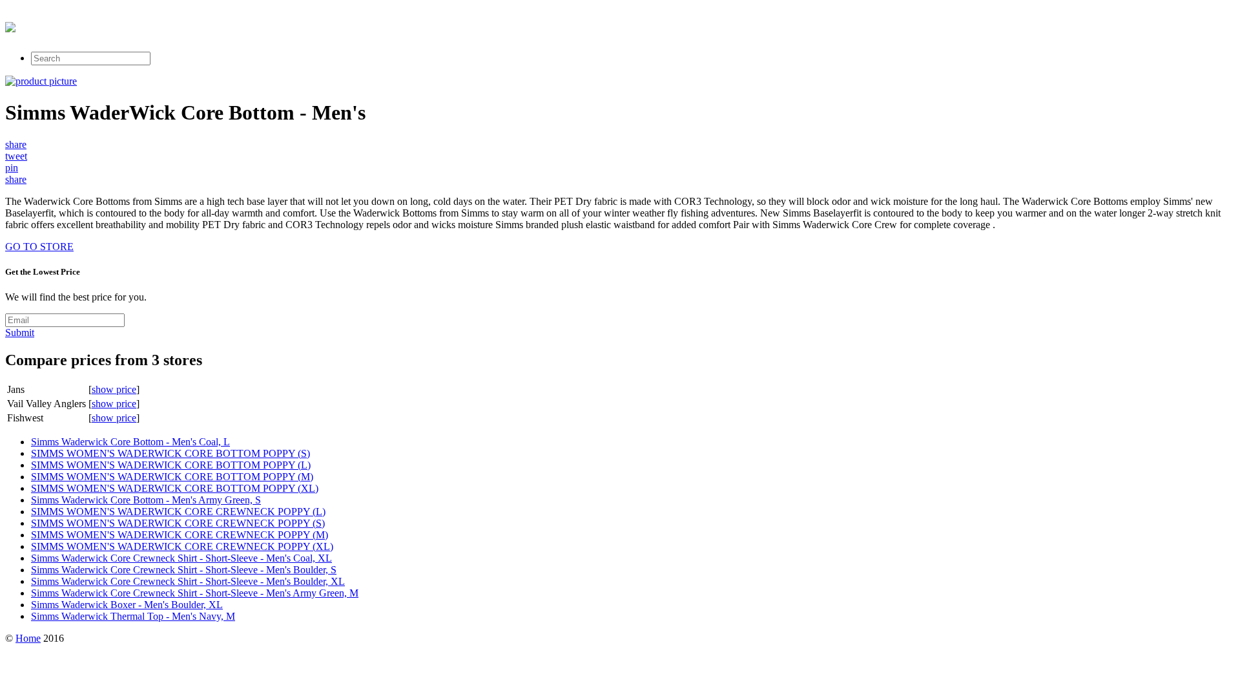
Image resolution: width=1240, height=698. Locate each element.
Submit (19, 332)
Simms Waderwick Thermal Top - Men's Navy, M (133, 616)
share (15, 144)
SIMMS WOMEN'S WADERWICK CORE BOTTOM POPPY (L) (171, 465)
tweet (16, 156)
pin (11, 167)
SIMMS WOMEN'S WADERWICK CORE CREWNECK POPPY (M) (179, 534)
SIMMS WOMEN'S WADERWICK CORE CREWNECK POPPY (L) (178, 511)
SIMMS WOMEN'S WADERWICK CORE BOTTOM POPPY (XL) (174, 488)
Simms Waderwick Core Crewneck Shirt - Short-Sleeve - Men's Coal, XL (181, 558)
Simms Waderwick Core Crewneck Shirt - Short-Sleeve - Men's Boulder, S (183, 569)
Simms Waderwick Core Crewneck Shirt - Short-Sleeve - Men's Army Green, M (194, 592)
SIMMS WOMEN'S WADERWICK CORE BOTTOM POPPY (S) (170, 453)
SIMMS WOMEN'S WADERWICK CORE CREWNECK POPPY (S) (178, 523)
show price (114, 389)
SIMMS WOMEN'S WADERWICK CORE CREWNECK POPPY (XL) (182, 546)
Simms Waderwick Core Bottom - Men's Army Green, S (146, 499)
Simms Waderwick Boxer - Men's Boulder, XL (127, 604)
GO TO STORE (39, 246)
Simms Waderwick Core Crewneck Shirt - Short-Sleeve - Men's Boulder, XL (188, 581)
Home (28, 638)
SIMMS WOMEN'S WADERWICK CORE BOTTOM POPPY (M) (172, 476)
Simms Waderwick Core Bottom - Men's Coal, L (130, 441)
